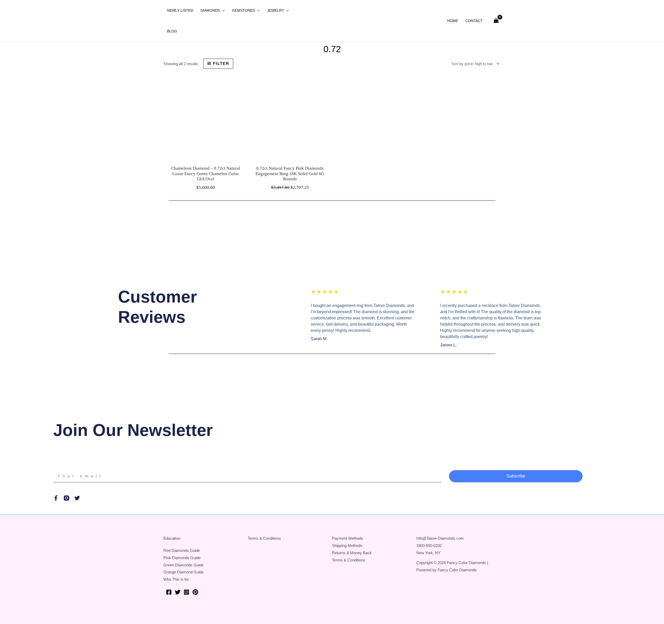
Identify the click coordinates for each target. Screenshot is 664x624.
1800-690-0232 (429, 545)
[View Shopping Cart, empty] (496, 20)
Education (171, 538)
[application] (222, 10)
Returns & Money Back (352, 553)
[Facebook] (169, 592)
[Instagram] (186, 592)
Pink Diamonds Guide (181, 558)
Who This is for (176, 579)
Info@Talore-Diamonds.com (440, 538)
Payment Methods (347, 538)
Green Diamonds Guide (183, 565)
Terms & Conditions (264, 538)
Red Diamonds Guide (181, 550)
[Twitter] (178, 592)
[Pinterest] (195, 592)
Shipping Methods (347, 545)
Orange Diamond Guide (183, 572)
